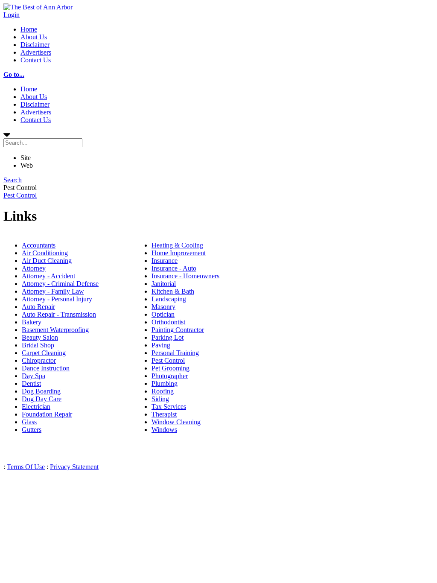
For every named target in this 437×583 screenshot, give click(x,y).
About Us (33, 37)
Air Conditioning (45, 253)
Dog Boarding (41, 391)
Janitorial (163, 283)
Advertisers (35, 52)
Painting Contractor (177, 329)
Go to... (13, 74)
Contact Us (35, 60)
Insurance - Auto (173, 268)
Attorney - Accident (48, 276)
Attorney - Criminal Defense (60, 283)
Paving (160, 345)
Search (12, 180)
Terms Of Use (26, 466)
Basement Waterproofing (55, 329)
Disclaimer (35, 44)
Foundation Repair (47, 414)
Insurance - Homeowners (185, 276)
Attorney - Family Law (53, 291)
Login (11, 14)
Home (28, 29)
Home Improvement (178, 253)
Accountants (38, 245)
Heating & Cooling (177, 245)
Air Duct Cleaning (47, 260)
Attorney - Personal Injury (57, 299)
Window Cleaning (176, 422)
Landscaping (168, 299)
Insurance (164, 260)
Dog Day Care (41, 398)
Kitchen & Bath (172, 291)
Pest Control (20, 195)
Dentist (31, 383)
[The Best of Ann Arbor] (38, 7)
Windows (164, 429)
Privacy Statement (74, 466)
